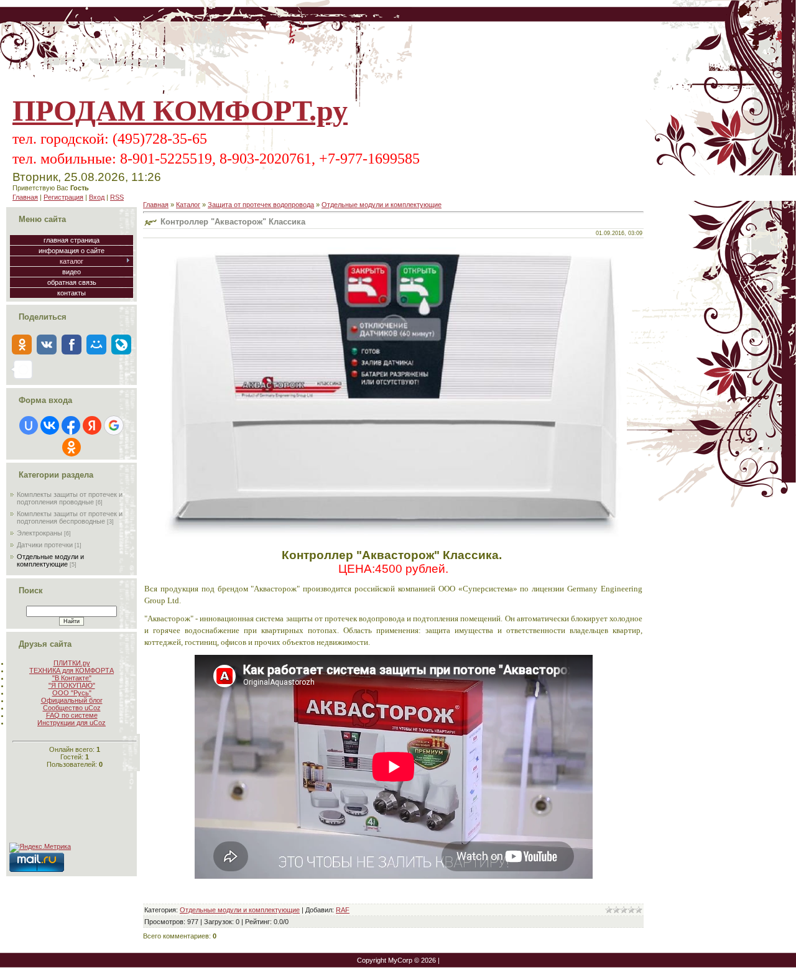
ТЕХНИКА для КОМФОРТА (71, 670)
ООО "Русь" (71, 693)
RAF (342, 910)
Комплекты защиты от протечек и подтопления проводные (70, 498)
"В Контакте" (71, 678)
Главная (25, 197)
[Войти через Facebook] (71, 425)
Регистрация (63, 197)
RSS (117, 197)
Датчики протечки (45, 545)
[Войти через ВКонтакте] (49, 425)
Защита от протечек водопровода (261, 204)
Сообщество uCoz (72, 707)
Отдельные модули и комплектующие (50, 560)
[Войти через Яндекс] (92, 425)
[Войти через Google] (114, 425)
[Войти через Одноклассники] (71, 447)
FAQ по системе (72, 715)
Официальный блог (72, 700)
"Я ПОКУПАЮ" (72, 685)
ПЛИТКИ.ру (71, 663)
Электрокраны (39, 533)
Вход (96, 197)
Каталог (188, 204)
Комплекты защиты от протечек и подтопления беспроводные (70, 517)
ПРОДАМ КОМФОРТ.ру (180, 110)
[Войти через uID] (28, 425)
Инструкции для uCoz (71, 722)
